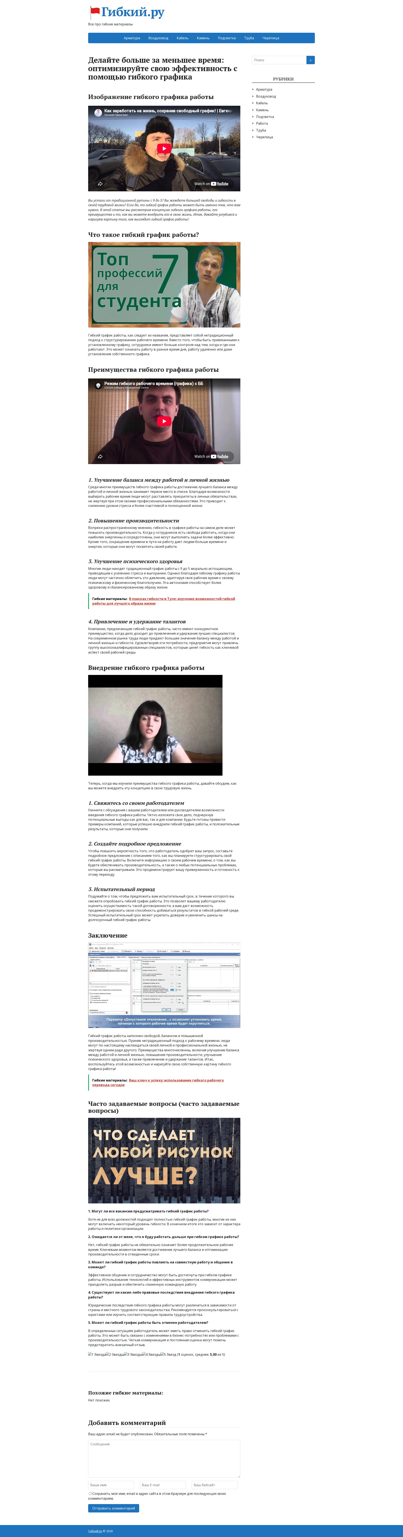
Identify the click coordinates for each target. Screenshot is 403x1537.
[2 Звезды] (115, 1354)
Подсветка (227, 38)
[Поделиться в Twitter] (134, 1386)
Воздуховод (158, 38)
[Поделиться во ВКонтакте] (103, 1386)
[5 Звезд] (168, 1354)
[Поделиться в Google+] (124, 1386)
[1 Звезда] (97, 1354)
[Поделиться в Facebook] (92, 1386)
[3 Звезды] (133, 1354)
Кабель (182, 38)
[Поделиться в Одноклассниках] (113, 1386)
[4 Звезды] (151, 1354)
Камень (203, 38)
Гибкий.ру (133, 13)
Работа (262, 123)
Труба (249, 38)
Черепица (270, 38)
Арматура (132, 38)
